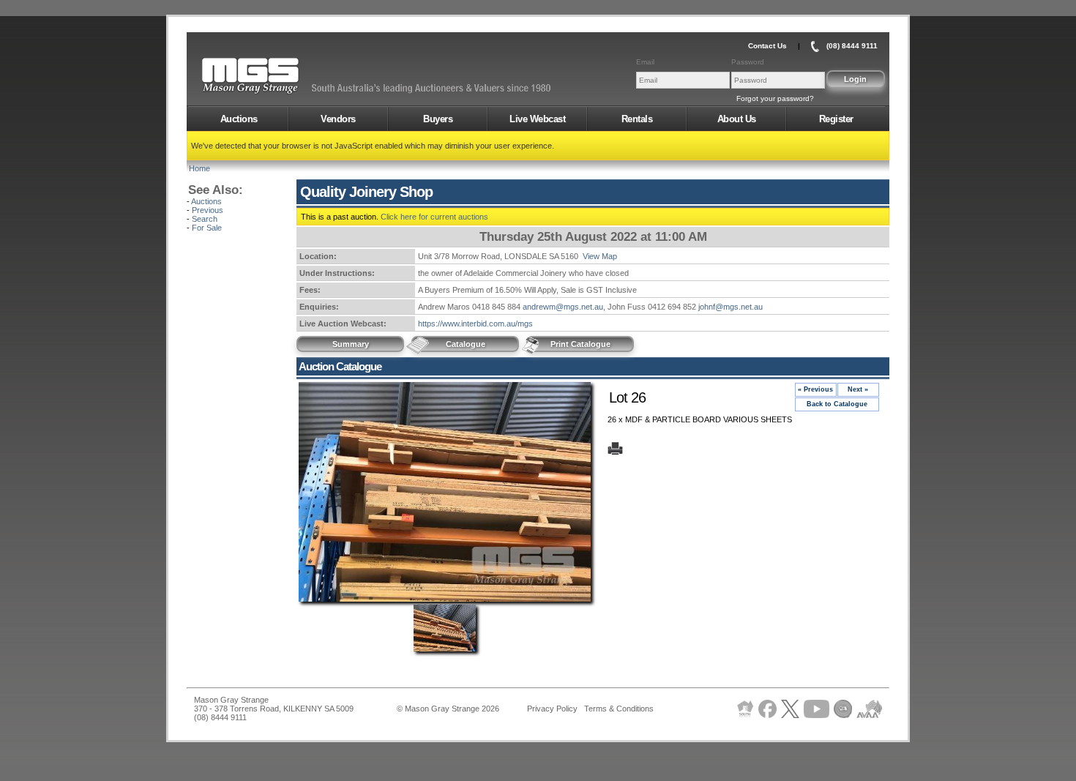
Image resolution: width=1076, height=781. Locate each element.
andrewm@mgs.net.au (563, 306)
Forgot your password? (775, 98)
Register (836, 118)
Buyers (437, 118)
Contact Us (767, 46)
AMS (286, 76)
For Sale (207, 227)
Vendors (338, 118)
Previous (207, 210)
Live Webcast (537, 118)
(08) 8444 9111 (852, 46)
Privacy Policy (552, 708)
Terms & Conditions (619, 708)
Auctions (239, 118)
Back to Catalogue (837, 404)
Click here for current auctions (434, 216)
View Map (600, 256)
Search (204, 218)
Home (199, 168)
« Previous (815, 389)
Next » (858, 389)
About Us (736, 118)
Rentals (637, 118)
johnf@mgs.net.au (730, 306)
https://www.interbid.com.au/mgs (475, 323)
